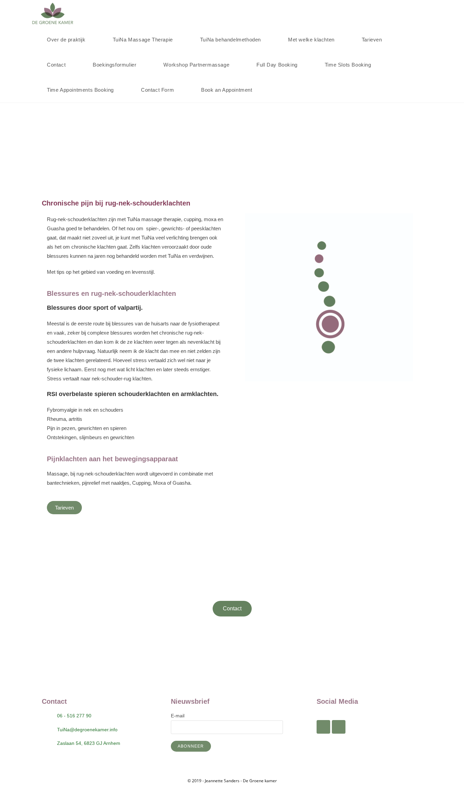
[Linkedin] (338, 727)
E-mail (177, 715)
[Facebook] (323, 727)
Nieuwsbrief (190, 701)
